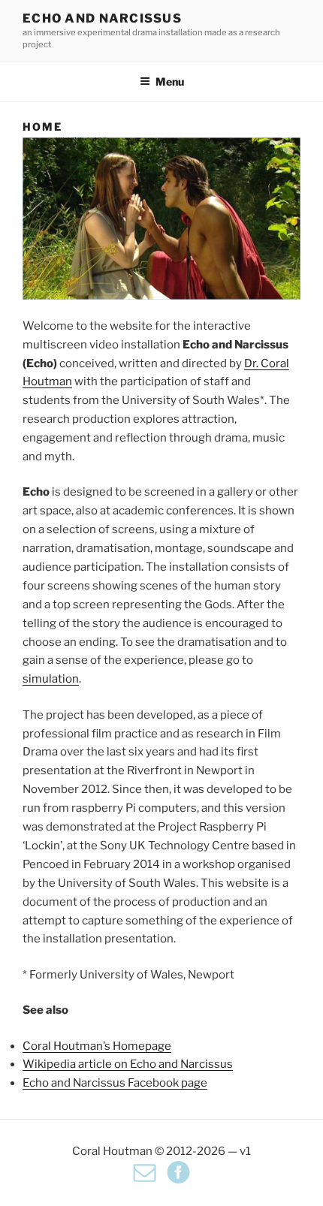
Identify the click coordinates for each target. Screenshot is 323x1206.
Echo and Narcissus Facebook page (115, 1083)
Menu (169, 81)
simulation (51, 679)
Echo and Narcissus (102, 18)
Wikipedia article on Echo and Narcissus (128, 1064)
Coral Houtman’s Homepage (97, 1046)
